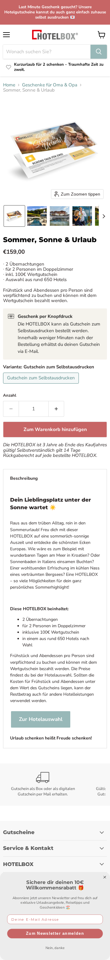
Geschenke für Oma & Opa (49, 85)
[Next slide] (103, 216)
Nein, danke (55, 947)
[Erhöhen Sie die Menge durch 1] (56, 409)
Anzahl (9, 395)
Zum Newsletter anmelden (55, 933)
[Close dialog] (105, 877)
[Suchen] (98, 52)
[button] (14, 216)
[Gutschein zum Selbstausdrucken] (41, 385)
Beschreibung (24, 478)
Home (9, 85)
